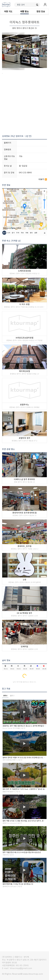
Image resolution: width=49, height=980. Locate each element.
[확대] (44, 191)
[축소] (44, 212)
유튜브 (5, 695)
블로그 (12, 695)
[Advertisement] (24, 104)
